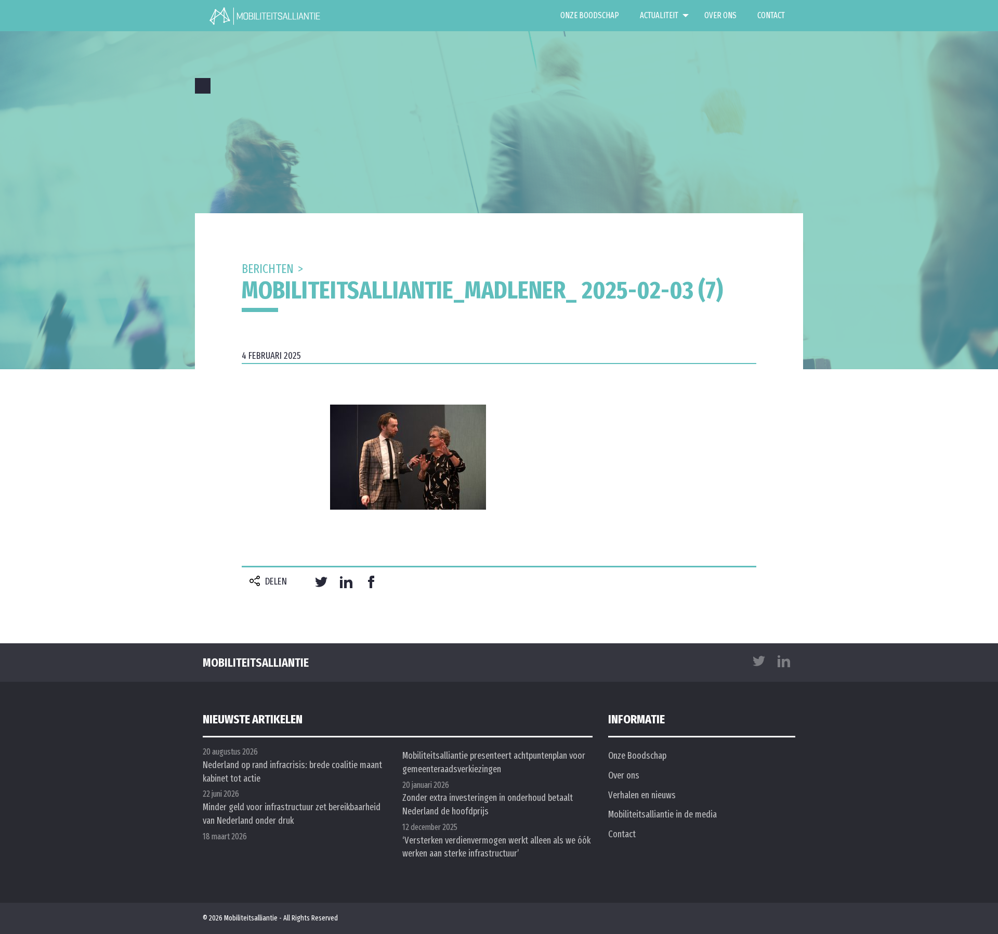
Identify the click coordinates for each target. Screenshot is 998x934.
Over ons (720, 15)
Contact (771, 15)
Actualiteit (659, 15)
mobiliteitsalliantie (256, 662)
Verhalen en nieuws (642, 795)
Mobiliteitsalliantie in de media (662, 814)
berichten (268, 269)
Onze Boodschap (589, 15)
